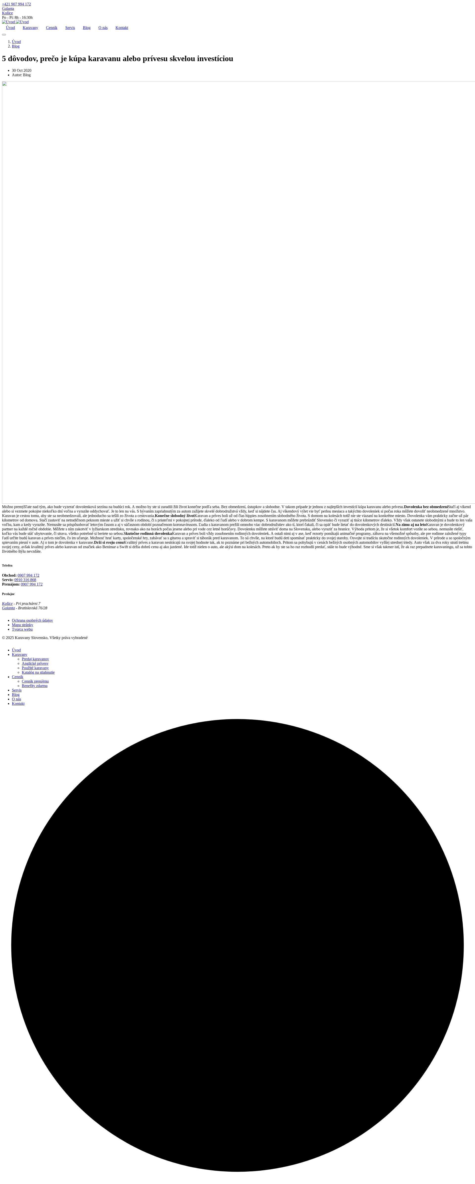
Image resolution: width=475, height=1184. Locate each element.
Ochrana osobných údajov (32, 620)
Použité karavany (35, 668)
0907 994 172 (28, 575)
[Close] (4, 34)
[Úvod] (15, 22)
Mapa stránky (22, 625)
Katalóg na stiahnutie (38, 672)
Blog (87, 27)
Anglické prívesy (35, 663)
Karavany (30, 27)
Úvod (10, 27)
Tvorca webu (22, 629)
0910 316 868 (25, 580)
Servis (70, 27)
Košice (7, 13)
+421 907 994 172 (16, 4)
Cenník (51, 27)
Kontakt (122, 27)
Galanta (8, 8)
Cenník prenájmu (35, 681)
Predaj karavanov (35, 659)
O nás (103, 27)
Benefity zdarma (35, 686)
